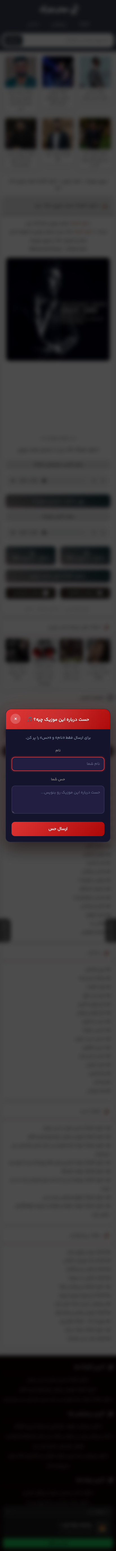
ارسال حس (58, 829)
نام (58, 750)
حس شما (58, 779)
